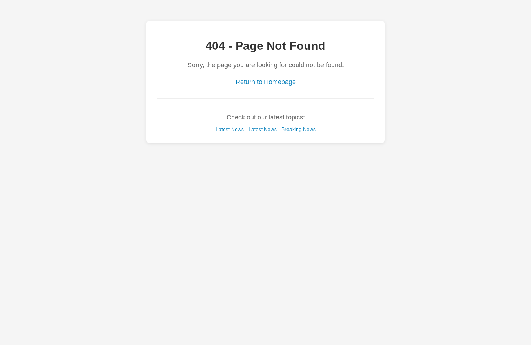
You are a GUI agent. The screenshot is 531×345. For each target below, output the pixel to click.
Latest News (230, 129)
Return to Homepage (266, 82)
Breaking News (298, 129)
